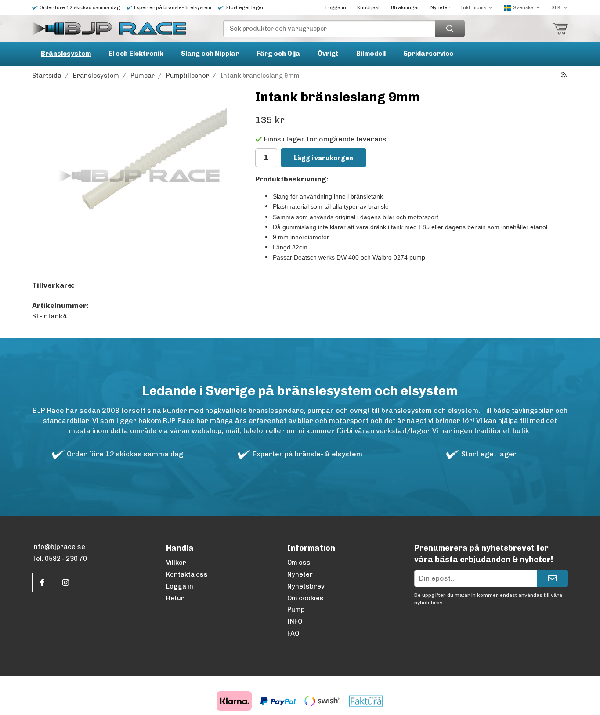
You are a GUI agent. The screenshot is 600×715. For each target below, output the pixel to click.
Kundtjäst (368, 8)
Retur (175, 598)
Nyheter (440, 8)
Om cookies (305, 598)
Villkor (176, 563)
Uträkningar (405, 8)
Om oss (299, 563)
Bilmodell (371, 54)
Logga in (335, 8)
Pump (296, 610)
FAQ (293, 633)
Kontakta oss (187, 574)
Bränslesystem (66, 54)
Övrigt (328, 54)
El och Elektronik (135, 54)
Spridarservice (428, 54)
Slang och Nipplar (210, 54)
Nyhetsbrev (306, 586)
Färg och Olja (278, 54)
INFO (294, 621)
